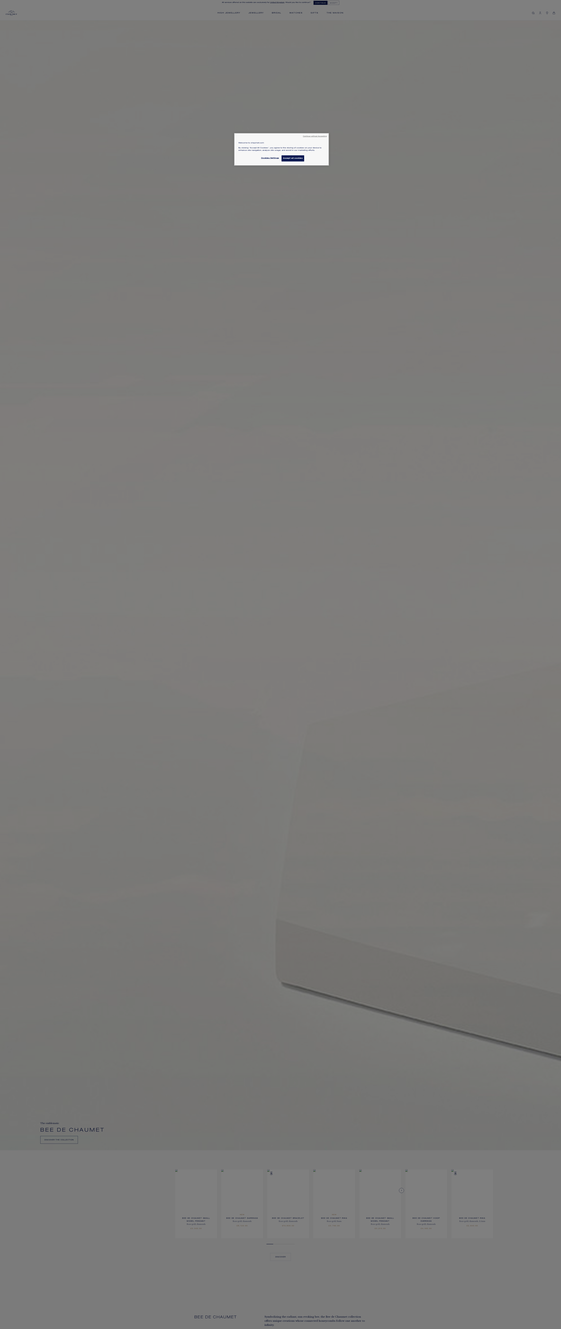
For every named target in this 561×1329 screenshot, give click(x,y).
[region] (281, 149)
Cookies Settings (270, 158)
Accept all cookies (293, 158)
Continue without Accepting (315, 136)
